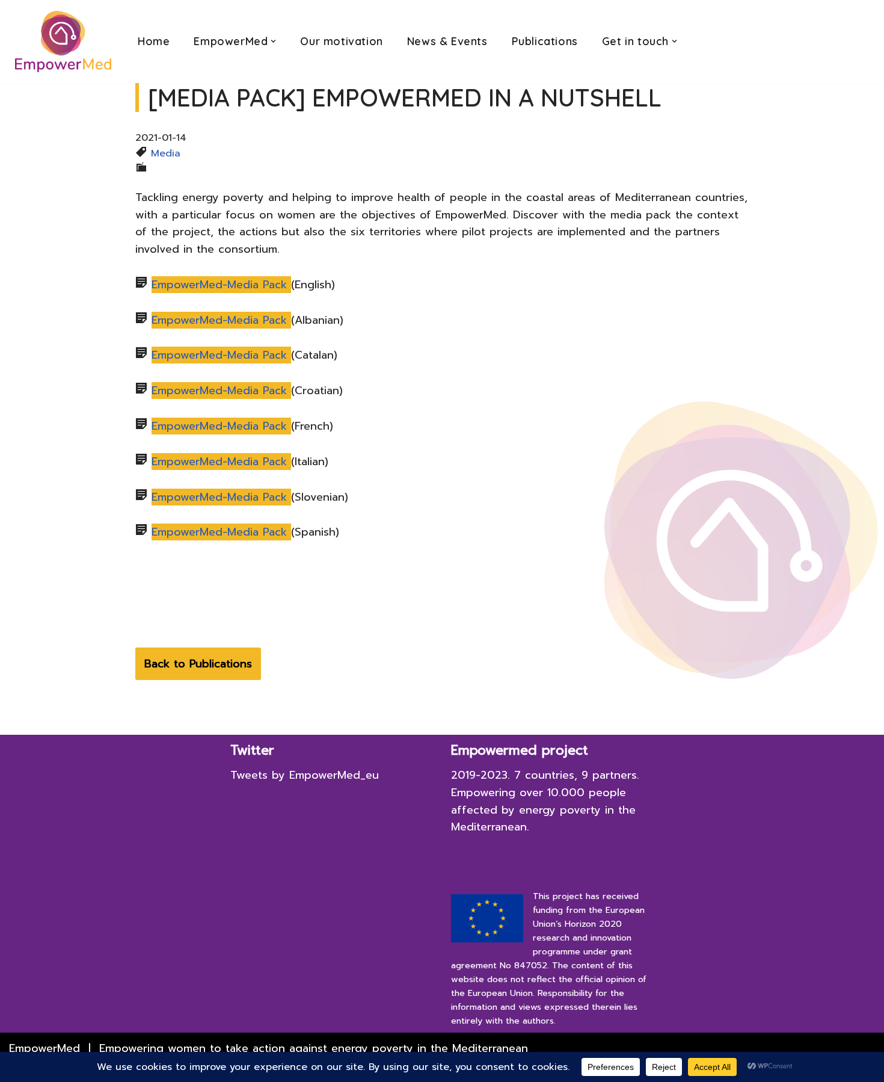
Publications (545, 41)
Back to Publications (198, 663)
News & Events (447, 41)
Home (154, 41)
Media (165, 153)
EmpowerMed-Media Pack (221, 284)
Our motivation (341, 41)
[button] (273, 41)
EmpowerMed (44, 1048)
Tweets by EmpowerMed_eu (304, 775)
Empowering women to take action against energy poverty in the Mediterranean (313, 1048)
